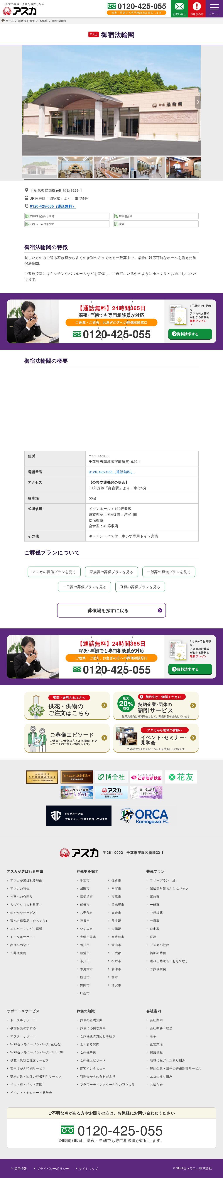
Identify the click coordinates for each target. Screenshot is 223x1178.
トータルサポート (23, 936)
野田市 (85, 985)
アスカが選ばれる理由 (26, 880)
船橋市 (85, 904)
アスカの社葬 (159, 945)
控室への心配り (21, 896)
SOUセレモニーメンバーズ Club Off (36, 1052)
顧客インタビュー (93, 1068)
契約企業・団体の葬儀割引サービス (36, 1076)
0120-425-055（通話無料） (112, 471)
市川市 (85, 961)
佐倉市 (116, 880)
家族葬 (154, 896)
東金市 (116, 912)
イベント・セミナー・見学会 (31, 1092)
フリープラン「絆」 (164, 880)
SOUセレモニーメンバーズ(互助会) (36, 1044)
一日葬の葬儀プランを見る (85, 586)
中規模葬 (156, 912)
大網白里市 (88, 936)
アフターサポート (23, 1036)
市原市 (116, 896)
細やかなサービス (23, 912)
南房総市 (118, 936)
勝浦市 (85, 953)
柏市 (115, 977)
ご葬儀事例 (88, 1052)
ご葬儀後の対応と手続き (98, 1036)
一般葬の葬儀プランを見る (169, 571)
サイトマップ (88, 1168)
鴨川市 (85, 945)
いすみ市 (86, 928)
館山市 (116, 945)
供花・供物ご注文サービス (29, 1060)
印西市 (85, 993)
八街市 (116, 888)
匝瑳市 (85, 977)
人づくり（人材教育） (26, 904)
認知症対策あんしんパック (169, 888)
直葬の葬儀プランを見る (140, 586)
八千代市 (86, 912)
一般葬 (154, 904)
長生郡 (116, 920)
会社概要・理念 (161, 1028)
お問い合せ (179, 14)
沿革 (153, 1036)
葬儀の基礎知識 (91, 1020)
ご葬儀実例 (18, 953)
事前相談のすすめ (23, 1028)
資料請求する (188, 333)
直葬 (153, 936)
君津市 (116, 969)
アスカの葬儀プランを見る (54, 571)
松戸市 (116, 961)
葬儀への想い (20, 945)
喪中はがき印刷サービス (28, 1068)
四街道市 (86, 896)
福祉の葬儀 (158, 953)
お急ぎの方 (196, 14)
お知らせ (156, 1084)
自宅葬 (154, 928)
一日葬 (154, 920)
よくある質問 (90, 1044)
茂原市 (85, 920)
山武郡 (116, 953)
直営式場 (156, 1044)
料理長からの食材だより (98, 1076)
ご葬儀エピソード (93, 1060)
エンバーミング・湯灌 (26, 928)
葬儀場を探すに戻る (108, 610)
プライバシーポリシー (53, 1168)
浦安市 (116, 985)
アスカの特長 (20, 888)
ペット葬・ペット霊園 (26, 1084)
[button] (198, 102)
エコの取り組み (161, 1076)
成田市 (85, 888)
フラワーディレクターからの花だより (107, 1084)
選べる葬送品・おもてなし (29, 920)
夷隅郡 (116, 928)
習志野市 (118, 904)
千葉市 (85, 880)
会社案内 (156, 1020)
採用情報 (156, 1052)
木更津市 (86, 969)
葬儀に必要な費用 (93, 1028)
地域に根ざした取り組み (167, 1060)
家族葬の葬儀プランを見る (111, 571)
